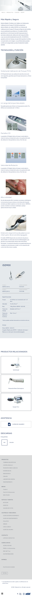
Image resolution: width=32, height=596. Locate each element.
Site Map (5, 573)
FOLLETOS (6, 521)
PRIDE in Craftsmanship (9, 548)
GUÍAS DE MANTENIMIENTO (10, 518)
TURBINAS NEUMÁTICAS (9, 462)
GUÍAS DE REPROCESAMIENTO (11, 515)
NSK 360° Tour (6, 551)
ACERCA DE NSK (7, 545)
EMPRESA (4, 559)
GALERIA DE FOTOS (8, 508)
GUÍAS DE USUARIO (8, 529)
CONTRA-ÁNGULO (8, 465)
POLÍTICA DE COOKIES (9, 567)
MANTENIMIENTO (7, 482)
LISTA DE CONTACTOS (9, 538)
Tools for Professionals (9, 492)
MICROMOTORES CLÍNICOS (10, 468)
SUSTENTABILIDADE (8, 554)
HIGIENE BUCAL (7, 470)
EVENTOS (5, 505)
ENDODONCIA (6, 473)
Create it (5, 489)
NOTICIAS (5, 502)
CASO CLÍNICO (7, 526)
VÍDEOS (5, 524)
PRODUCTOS (10, 12)
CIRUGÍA (17, 12)
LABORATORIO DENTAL (9, 479)
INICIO (3, 12)
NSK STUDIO (6, 495)
